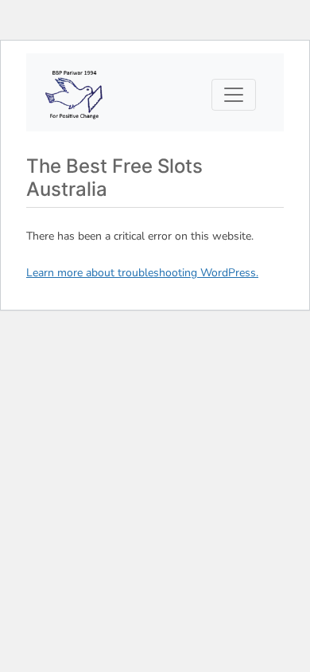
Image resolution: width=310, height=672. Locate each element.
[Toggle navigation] (233, 95)
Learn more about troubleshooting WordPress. (142, 272)
